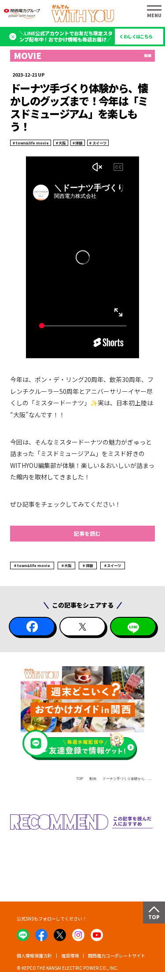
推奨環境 (70, 955)
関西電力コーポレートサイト (116, 955)
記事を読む (87, 534)
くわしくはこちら (135, 36)
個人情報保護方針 (34, 955)
